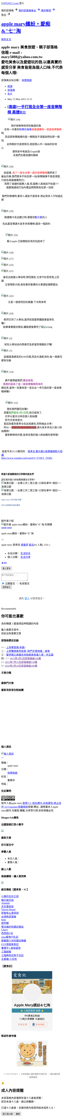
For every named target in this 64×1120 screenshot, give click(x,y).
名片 (9, 93)
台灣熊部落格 (8, 916)
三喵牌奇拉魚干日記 (12, 955)
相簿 (9, 86)
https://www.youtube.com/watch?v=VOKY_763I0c (26, 458)
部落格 (11, 90)
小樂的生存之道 (10, 896)
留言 (31, 544)
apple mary (6, 527)
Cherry (4, 929)
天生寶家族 (7, 906)
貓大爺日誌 (7, 900)
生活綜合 (25, 553)
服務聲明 (33, 1077)
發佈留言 (6, 587)
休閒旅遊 (27, 80)
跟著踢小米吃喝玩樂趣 (13, 940)
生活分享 (25, 557)
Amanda (5, 903)
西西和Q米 (7, 933)
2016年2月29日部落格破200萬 (21, 666)
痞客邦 (24, 544)
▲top (4, 562)
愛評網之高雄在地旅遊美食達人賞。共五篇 (29, 654)
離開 (18, 1114)
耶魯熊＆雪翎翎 (10, 913)
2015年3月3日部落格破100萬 (25, 658)
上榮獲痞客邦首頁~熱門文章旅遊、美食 (28, 651)
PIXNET (14, 1074)
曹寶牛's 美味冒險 (11, 948)
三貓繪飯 (6, 951)
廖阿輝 (5, 923)
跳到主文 (6, 39)
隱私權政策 (55, 1074)
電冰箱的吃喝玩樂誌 (12, 927)
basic (3, 919)
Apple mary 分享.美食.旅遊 (11, 500)
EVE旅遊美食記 (10, 944)
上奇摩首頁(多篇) (15, 647)
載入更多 (6, 568)
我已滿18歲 (7, 1114)
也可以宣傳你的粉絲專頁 (10, 505)
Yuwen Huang (8, 909)
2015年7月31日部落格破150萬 (21, 662)
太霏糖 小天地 (9, 959)
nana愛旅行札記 (9, 937)
